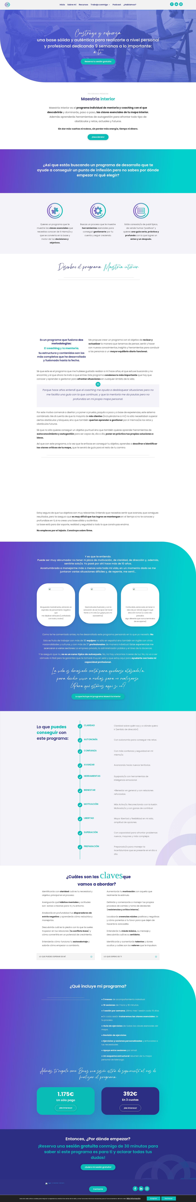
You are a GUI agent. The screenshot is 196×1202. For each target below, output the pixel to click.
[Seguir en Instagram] (181, 4)
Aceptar (153, 1198)
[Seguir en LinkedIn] (176, 4)
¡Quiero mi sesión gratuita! (98, 1167)
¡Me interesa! (65, 1108)
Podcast (117, 4)
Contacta (98, 1189)
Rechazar (169, 1198)
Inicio (62, 4)
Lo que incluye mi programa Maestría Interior (98, 696)
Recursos (83, 4)
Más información (134, 1198)
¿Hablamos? (130, 4)
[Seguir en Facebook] (172, 4)
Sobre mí (71, 4)
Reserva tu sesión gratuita (98, 61)
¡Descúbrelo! (98, 137)
